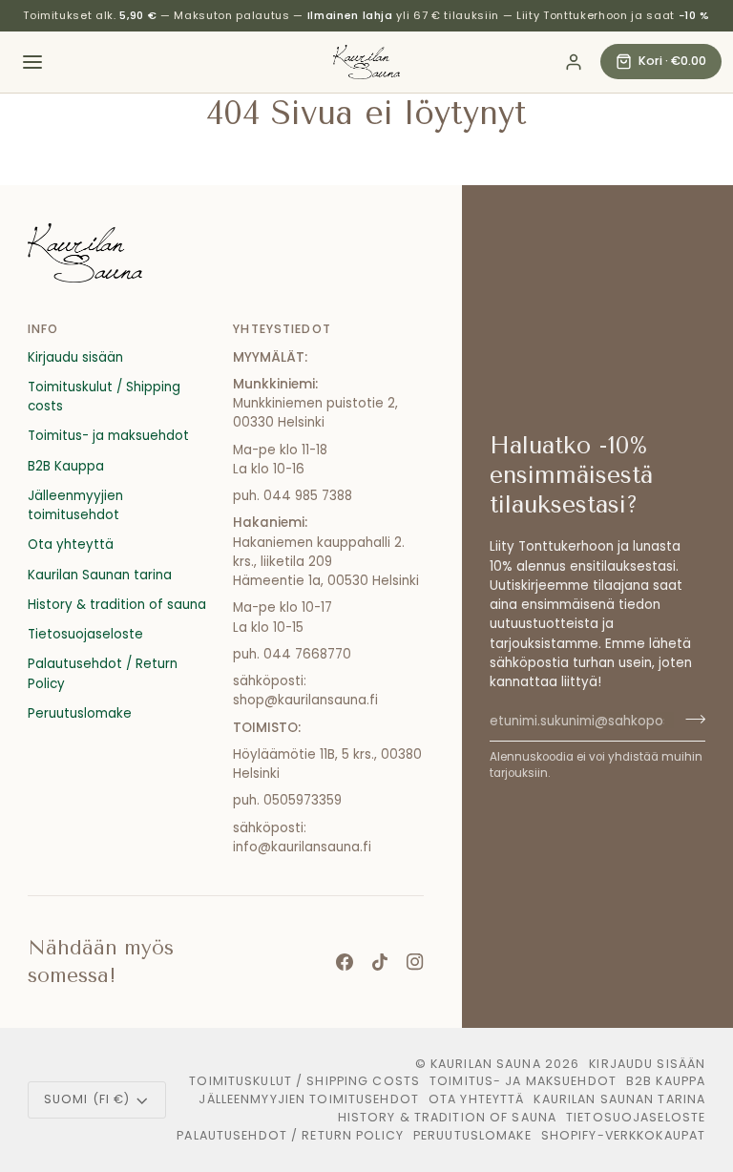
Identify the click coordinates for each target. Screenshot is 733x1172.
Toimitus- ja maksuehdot (108, 436)
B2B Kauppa (66, 466)
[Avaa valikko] (32, 62)
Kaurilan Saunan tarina (100, 575)
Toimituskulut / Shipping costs (304, 1081)
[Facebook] (344, 962)
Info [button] (43, 329)
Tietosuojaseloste (85, 634)
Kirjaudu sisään (75, 357)
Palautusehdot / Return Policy (290, 1135)
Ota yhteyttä (71, 544)
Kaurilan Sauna (485, 1064)
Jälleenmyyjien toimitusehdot (75, 505)
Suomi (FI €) (87, 1099)
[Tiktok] (379, 962)
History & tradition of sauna (117, 605)
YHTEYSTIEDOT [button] (282, 329)
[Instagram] (415, 962)
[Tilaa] (689, 718)
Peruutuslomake (80, 713)
